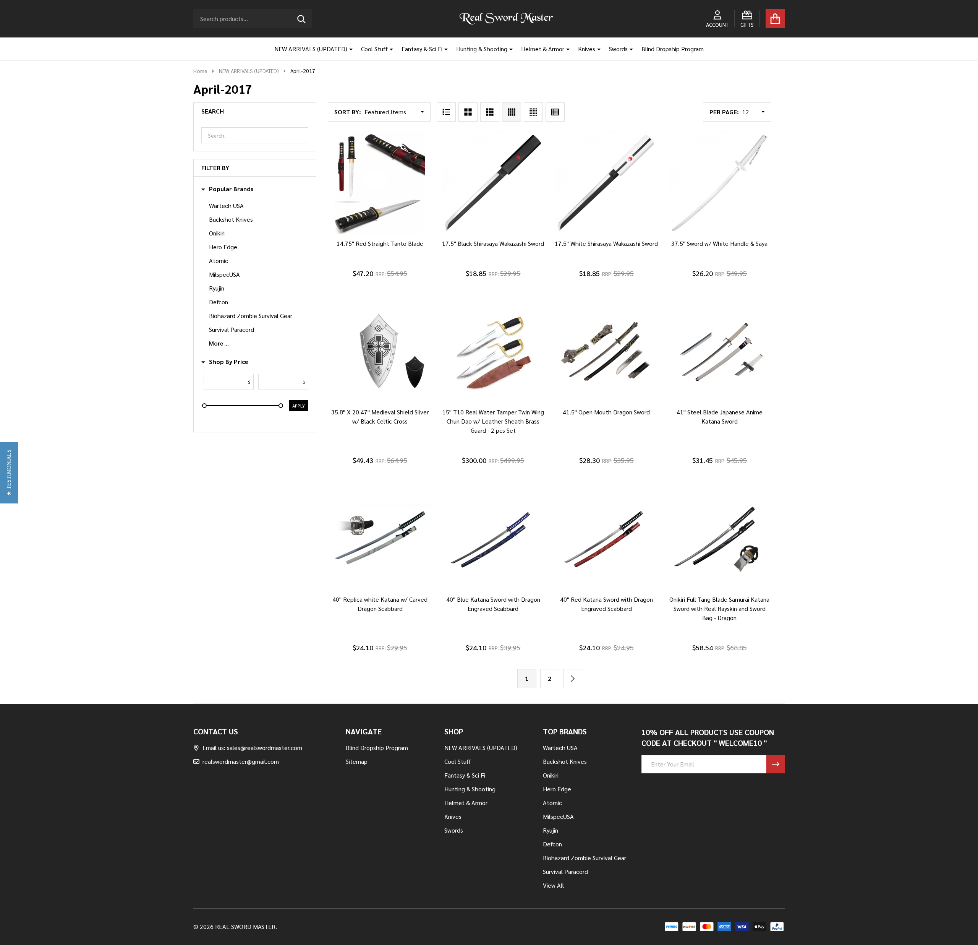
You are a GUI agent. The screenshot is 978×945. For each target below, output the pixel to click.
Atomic (218, 261)
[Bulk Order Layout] (555, 112)
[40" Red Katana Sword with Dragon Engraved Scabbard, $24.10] (606, 538)
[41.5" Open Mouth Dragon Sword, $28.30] (606, 351)
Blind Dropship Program (672, 49)
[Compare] (387, 242)
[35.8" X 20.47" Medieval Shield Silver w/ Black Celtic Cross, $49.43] (379, 351)
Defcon (218, 302)
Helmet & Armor (542, 49)
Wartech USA (226, 205)
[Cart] (775, 18)
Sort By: (347, 112)
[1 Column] (446, 112)
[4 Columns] (511, 112)
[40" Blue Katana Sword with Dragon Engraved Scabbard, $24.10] (493, 538)
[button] (9, 472)
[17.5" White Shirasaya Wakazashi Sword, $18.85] (606, 182)
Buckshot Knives (231, 219)
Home (200, 70)
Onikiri (217, 233)
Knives (586, 49)
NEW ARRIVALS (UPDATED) (310, 49)
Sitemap (357, 761)
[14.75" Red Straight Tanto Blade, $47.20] (379, 182)
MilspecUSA (224, 274)
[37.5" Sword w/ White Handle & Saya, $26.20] (719, 182)
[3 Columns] (489, 112)
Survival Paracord (231, 329)
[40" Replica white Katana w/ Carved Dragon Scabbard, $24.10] (379, 538)
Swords (618, 49)
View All (553, 885)
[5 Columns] (533, 112)
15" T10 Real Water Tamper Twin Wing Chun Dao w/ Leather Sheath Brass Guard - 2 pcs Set (493, 421)
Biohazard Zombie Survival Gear (250, 316)
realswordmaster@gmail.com (240, 761)
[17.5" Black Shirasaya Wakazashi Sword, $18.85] (493, 182)
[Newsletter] (775, 764)
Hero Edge (223, 247)
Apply (298, 406)
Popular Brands (231, 189)
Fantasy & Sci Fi (422, 49)
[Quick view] (406, 242)
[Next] (572, 678)
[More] (348, 49)
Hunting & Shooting (481, 49)
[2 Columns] (468, 112)
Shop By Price (228, 361)
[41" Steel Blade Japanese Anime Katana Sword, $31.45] (719, 351)
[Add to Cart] (369, 242)
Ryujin (216, 288)
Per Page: (724, 112)
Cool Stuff (374, 49)
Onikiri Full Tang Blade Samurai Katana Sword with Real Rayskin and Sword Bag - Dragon (719, 608)
